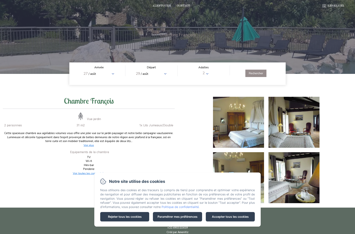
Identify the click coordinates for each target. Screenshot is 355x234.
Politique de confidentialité (180, 207)
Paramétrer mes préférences (177, 216)
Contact (183, 6)
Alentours (161, 6)
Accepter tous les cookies (230, 216)
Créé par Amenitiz (177, 232)
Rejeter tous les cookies (125, 216)
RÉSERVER (335, 6)
